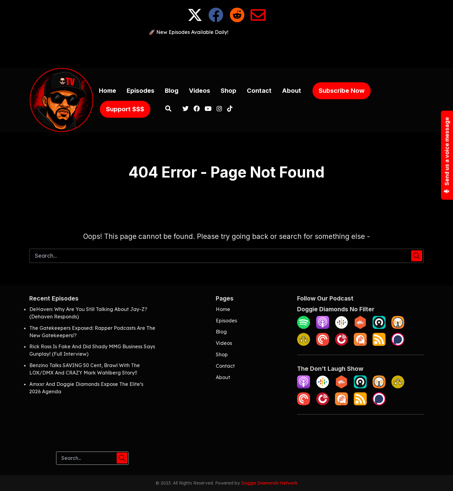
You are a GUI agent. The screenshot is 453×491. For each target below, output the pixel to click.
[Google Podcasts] (341, 327)
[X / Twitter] (194, 20)
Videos (199, 90)
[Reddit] (237, 20)
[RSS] (379, 344)
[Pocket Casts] (322, 344)
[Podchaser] (397, 344)
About (291, 90)
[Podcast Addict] (360, 344)
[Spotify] (303, 327)
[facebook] (196, 109)
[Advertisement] (226, 49)
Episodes (140, 90)
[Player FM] (341, 344)
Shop (228, 90)
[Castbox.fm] (360, 327)
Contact (259, 90)
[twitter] (185, 109)
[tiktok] (229, 109)
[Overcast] (397, 327)
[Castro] (379, 327)
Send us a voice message (447, 151)
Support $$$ (125, 109)
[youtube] (208, 109)
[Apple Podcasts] (322, 327)
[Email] (258, 20)
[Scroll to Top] (438, 476)
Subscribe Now (342, 90)
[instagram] (219, 109)
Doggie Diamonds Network (269, 483)
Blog (171, 90)
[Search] (168, 109)
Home (107, 90)
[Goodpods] (303, 344)
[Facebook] (215, 20)
